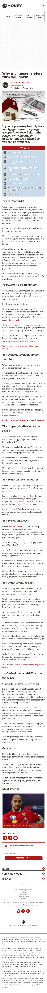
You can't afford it (17, 153)
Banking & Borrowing (29, 16)
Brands (6, 879)
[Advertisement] (23, 45)
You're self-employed (18, 179)
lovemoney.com (21, 925)
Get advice (12, 194)
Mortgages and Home (21, 82)
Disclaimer (33, 928)
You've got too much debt (20, 183)
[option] (23, 811)
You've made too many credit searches (22, 163)
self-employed (15, 527)
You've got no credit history (22, 157)
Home (5, 868)
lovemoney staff (17, 86)
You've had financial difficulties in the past (24, 189)
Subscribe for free (23, 858)
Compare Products (13, 873)
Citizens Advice (25, 732)
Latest (8, 16)
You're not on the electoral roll (24, 174)
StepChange (10, 732)
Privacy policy (24, 928)
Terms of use (14, 928)
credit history (16, 320)
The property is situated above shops (23, 169)
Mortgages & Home (40, 16)
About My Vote (23, 504)
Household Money (18, 16)
